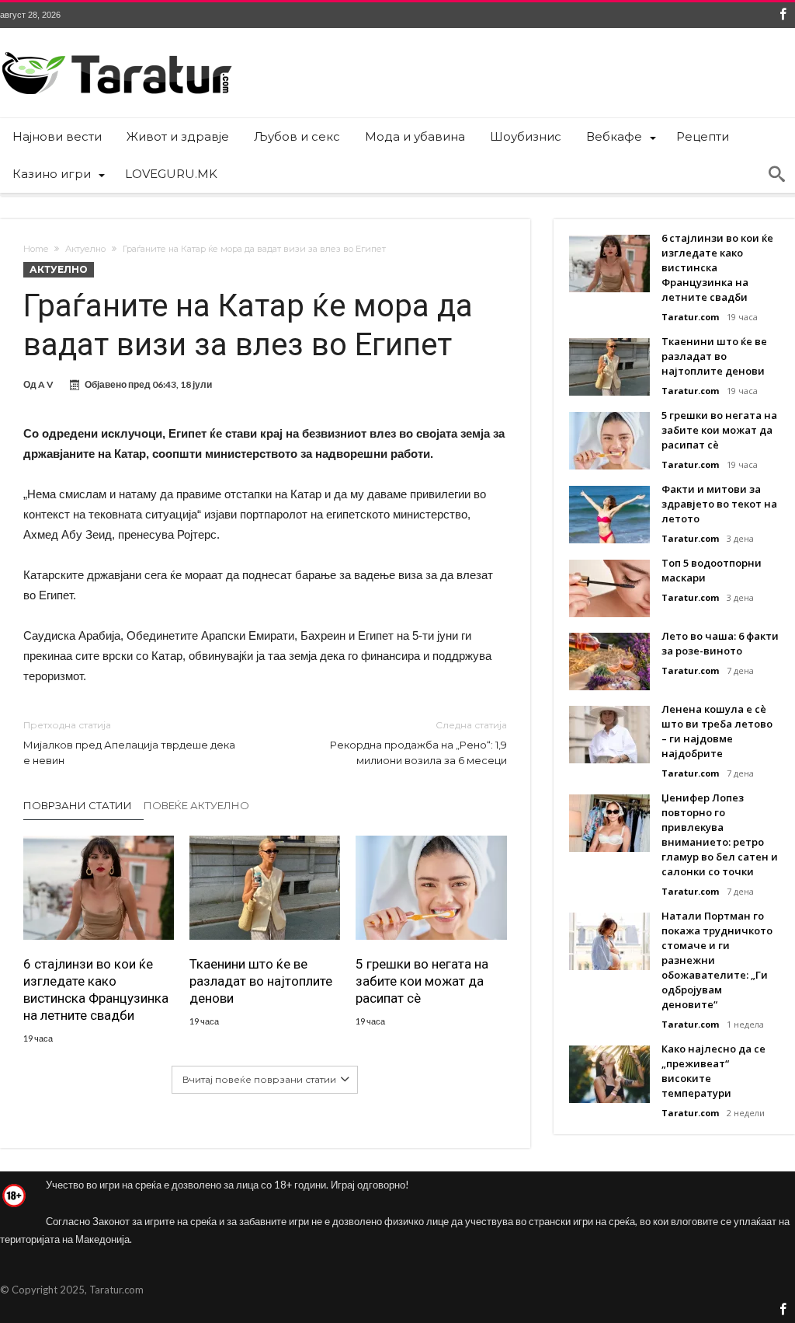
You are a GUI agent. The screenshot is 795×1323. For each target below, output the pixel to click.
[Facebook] (782, 15)
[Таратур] (116, 51)
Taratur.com (690, 317)
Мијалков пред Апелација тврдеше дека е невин (129, 742)
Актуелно (85, 248)
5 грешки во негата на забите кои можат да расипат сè (422, 981)
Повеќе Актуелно (196, 805)
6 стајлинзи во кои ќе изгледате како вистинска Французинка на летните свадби (95, 989)
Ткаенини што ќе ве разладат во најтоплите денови (260, 981)
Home (35, 248)
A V (46, 384)
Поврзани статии (77, 805)
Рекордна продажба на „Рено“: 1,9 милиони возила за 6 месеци (418, 742)
